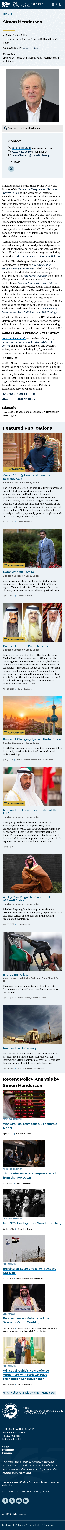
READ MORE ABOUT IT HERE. (19, 393)
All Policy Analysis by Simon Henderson (31, 1392)
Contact (6, 1446)
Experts (7, 14)
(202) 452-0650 (21, 151)
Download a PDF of (14, 338)
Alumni (45, 1491)
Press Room (8, 1449)
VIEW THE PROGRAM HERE (18, 398)
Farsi (35, 47)
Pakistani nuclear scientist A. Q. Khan (38, 256)
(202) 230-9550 (21, 147)
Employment (8, 1525)
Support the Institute (28, 1491)
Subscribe (7, 1453)
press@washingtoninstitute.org (30, 155)
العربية (25, 47)
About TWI (7, 1491)
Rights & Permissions (45, 1525)
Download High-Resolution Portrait (24, 128)
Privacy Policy (25, 1525)
